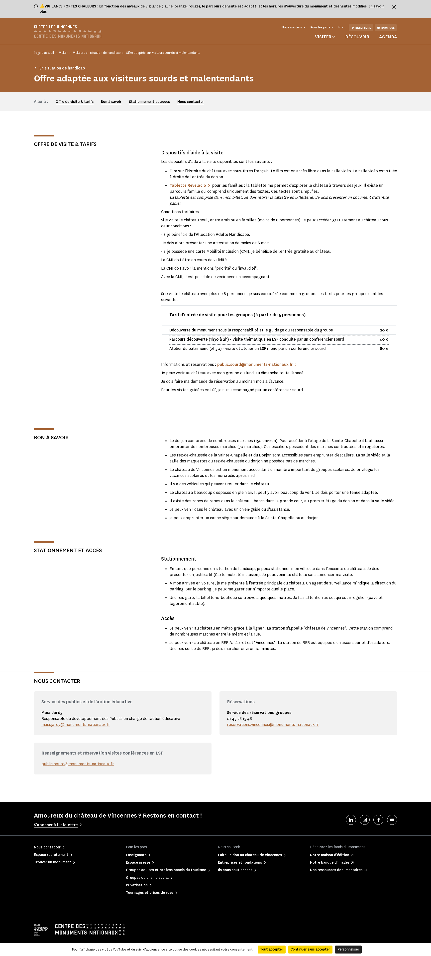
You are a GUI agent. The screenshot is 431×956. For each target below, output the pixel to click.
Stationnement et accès (149, 101)
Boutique (388, 28)
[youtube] (392, 820)
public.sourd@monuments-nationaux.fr (77, 763)
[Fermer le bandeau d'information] (394, 7)
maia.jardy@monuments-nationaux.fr (75, 724)
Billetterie (363, 28)
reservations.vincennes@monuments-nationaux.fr (273, 724)
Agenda (388, 37)
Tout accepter (271, 949)
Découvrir (357, 37)
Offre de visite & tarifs (75, 101)
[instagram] (365, 820)
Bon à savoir (111, 101)
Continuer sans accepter (310, 949)
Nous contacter (190, 101)
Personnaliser (348, 949)
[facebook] (378, 820)
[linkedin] (351, 820)
